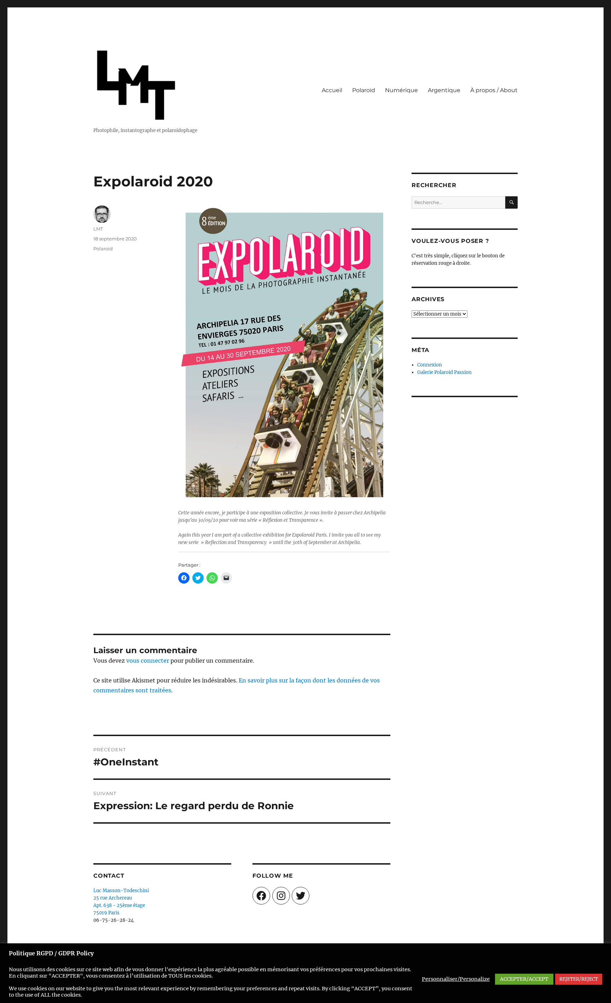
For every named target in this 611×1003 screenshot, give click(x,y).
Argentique (444, 90)
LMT (98, 229)
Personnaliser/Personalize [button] (456, 979)
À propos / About (494, 90)
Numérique (401, 90)
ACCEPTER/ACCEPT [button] (524, 979)
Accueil (332, 90)
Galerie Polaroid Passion (444, 372)
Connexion (429, 365)
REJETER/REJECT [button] (578, 979)
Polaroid (363, 90)
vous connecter (147, 660)
